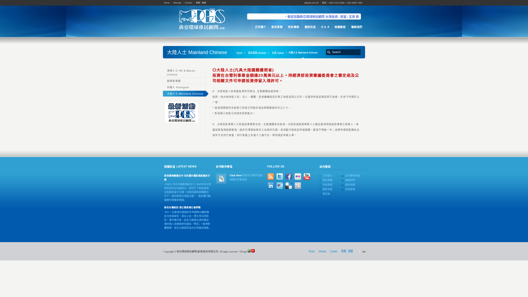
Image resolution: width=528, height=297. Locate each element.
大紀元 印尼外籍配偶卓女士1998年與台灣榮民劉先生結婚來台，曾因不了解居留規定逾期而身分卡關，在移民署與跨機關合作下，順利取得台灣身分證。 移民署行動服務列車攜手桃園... (187, 192)
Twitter (279, 176)
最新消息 (327, 189)
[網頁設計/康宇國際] (249, 251)
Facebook (288, 176)
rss (270, 176)
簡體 (204, 2)
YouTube (307, 176)
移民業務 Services (257, 52)
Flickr (298, 176)
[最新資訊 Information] (181, 121)
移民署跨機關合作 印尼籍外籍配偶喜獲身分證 (187, 177)
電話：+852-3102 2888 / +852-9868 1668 (342, 2)
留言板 (326, 193)
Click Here (236, 175)
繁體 (198, 2)
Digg (298, 185)
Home (167, 2)
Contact (188, 2)
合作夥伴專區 (352, 175)
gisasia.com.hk (311, 2)
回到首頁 (350, 189)
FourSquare (279, 185)
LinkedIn (270, 185)
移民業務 (327, 180)
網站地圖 (350, 184)
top (363, 251)
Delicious (288, 185)
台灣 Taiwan (278, 52)
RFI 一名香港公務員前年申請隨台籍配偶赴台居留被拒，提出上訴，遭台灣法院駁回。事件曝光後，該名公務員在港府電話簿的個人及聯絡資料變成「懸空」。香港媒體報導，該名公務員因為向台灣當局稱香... (187, 219)
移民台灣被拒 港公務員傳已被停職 (182, 207)
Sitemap (177, 2)
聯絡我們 (350, 180)
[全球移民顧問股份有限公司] (202, 19)
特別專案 (327, 184)
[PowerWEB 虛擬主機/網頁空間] (253, 251)
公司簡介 (327, 175)
